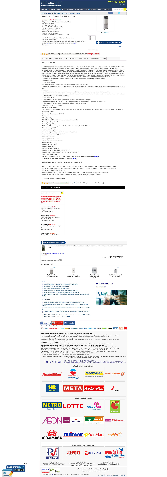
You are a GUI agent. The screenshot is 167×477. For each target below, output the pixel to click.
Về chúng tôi (102, 475)
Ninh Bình (63, 336)
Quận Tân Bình (80, 352)
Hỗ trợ (87, 9)
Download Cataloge (83, 58)
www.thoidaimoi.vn (96, 469)
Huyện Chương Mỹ (59, 346)
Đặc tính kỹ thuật (59, 58)
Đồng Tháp (104, 339)
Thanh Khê (86, 354)
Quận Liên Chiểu (80, 354)
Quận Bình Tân (51, 352)
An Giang (43, 339)
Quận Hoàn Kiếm (57, 349)
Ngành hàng (44, 9)
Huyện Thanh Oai (60, 348)
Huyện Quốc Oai (112, 346)
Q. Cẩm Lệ (53, 354)
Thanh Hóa (110, 343)
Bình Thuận (74, 339)
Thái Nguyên (86, 336)
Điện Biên (80, 335)
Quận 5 (109, 351)
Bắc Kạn (67, 335)
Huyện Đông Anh (76, 346)
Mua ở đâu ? (45, 187)
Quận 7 (116, 351)
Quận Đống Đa (106, 348)
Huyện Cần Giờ (56, 351)
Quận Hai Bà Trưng (49, 349)
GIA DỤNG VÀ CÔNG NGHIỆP (53, 13)
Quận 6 (112, 351)
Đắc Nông (91, 339)
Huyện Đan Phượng (68, 346)
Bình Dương (63, 339)
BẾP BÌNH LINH (48, 224)
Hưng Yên (115, 335)
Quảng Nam (79, 343)
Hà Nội (93, 335)
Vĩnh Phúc (103, 336)
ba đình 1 (47, 346)
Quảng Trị (90, 343)
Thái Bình (81, 336)
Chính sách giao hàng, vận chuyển (60, 474)
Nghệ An (58, 336)
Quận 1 (82, 351)
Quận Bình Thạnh (59, 352)
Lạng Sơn (46, 336)
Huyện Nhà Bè (77, 351)
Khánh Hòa (59, 343)
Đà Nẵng (51, 343)
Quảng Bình (73, 343)
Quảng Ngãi (84, 343)
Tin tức (63, 9)
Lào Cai (50, 336)
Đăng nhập (122, 4)
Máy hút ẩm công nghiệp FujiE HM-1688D (55, 253)
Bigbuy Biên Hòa (48, 233)
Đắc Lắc (43, 343)
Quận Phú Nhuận (73, 352)
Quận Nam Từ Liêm (81, 349)
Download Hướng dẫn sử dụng (98, 58)
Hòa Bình (111, 335)
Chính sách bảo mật (47, 474)
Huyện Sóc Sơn (44, 348)
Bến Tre (59, 339)
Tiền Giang (54, 340)
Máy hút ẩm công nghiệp (74, 13)
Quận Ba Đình (84, 348)
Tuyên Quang (97, 336)
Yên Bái (107, 336)
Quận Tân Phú (87, 352)
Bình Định (47, 343)
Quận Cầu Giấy (99, 348)
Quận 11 (90, 351)
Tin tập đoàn (70, 9)
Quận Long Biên (72, 349)
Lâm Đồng (114, 339)
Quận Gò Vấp (66, 352)
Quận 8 (42, 352)
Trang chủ (43, 13)
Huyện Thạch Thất (52, 348)
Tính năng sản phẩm (47, 58)
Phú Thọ (67, 336)
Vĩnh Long (68, 340)
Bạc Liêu (55, 339)
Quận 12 (94, 351)
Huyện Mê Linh (98, 346)
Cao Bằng (76, 335)
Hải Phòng (106, 335)
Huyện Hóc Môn (69, 351)
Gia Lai (55, 343)
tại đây (48, 43)
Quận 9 (46, 352)
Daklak (95, 339)
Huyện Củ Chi (63, 351)
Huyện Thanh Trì (68, 348)
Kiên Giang (109, 339)
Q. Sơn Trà (58, 354)
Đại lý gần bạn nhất (55, 187)
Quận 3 (101, 351)
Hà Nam (89, 335)
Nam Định (54, 336)
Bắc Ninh (71, 335)
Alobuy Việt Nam (48, 215)
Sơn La (76, 336)
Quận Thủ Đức (94, 352)
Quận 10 (86, 351)
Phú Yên (69, 343)
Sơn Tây (102, 349)
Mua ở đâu (123, 475)
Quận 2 (98, 351)
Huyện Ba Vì (52, 346)
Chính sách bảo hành (71, 58)
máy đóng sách (95, 357)
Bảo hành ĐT (106, 9)
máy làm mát (88, 357)
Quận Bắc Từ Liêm (92, 348)
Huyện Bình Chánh (48, 351)
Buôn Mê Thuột (81, 339)
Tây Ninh (50, 340)
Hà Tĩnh (96, 335)
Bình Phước (69, 339)
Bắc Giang (62, 335)
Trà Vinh (63, 340)
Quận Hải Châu (72, 354)
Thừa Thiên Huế (96, 343)
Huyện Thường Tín (76, 348)
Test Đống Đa (107, 349)
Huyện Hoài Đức (91, 346)
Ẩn (25, 463)
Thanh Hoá (91, 336)
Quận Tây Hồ (88, 349)
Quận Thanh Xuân (96, 349)
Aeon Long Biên (48, 207)
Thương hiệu (52, 9)
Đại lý (58, 9)
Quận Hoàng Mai (65, 349)
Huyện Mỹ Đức (105, 346)
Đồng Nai (99, 339)
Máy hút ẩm (64, 13)
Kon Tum (64, 343)
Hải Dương (101, 335)
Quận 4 (105, 351)
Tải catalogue (116, 475)
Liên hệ (99, 9)
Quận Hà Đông (113, 348)
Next (120, 46)
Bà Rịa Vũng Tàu (49, 339)
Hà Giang (85, 335)
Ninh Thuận (45, 340)
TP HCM (59, 340)
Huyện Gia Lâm (84, 346)
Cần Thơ (86, 339)
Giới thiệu (93, 9)
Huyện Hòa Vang (47, 354)
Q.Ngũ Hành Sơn (65, 354)
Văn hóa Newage (79, 9)
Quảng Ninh (72, 336)
